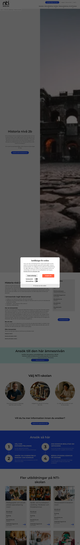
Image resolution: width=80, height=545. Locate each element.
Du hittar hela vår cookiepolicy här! (32, 271)
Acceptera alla (48, 275)
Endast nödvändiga (31, 275)
